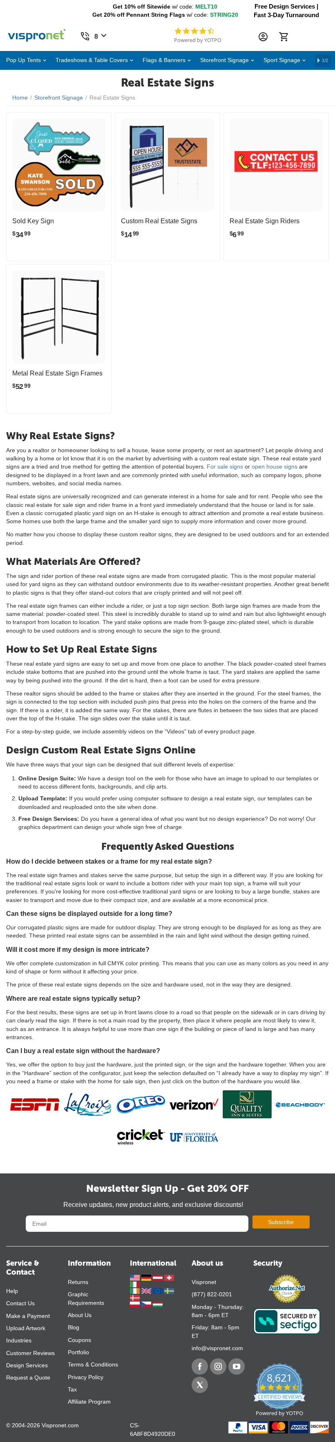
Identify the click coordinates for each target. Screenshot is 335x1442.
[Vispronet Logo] (36, 33)
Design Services (27, 1365)
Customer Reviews (30, 1353)
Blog (73, 1327)
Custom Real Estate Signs (159, 221)
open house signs (274, 466)
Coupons (79, 1340)
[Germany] (147, 1277)
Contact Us (20, 1303)
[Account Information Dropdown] (263, 36)
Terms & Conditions (93, 1364)
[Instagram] (218, 1366)
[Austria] (158, 1277)
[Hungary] (158, 1304)
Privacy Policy (85, 1377)
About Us (80, 1315)
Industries (18, 1340)
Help (12, 1291)
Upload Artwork (25, 1328)
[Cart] (283, 36)
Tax (72, 1389)
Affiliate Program (89, 1401)
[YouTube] (236, 1366)
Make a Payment (28, 1316)
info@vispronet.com (217, 1348)
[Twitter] (200, 1385)
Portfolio (78, 1352)
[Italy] (135, 1284)
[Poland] (135, 1304)
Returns (78, 1282)
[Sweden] (169, 1290)
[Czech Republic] (147, 1304)
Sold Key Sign (33, 221)
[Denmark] (135, 1297)
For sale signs (225, 466)
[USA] (135, 1277)
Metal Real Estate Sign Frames (57, 373)
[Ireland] (135, 1290)
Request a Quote (28, 1377)
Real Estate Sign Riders (264, 221)
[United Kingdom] (147, 1290)
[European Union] (158, 1290)
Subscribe (281, 1222)
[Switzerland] (169, 1277)
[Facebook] (200, 1366)
